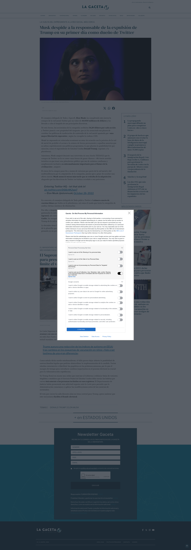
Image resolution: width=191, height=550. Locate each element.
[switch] (120, 252)
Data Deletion (84, 336)
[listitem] (95, 248)
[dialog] (95, 275)
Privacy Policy (106, 336)
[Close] (130, 214)
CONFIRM (81, 329)
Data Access (95, 336)
